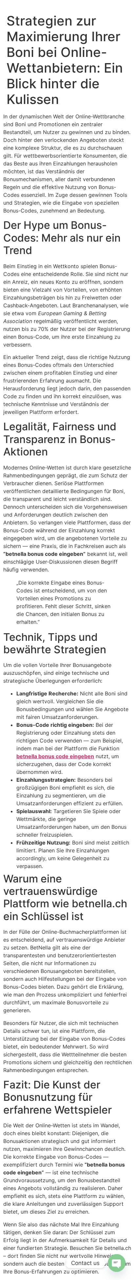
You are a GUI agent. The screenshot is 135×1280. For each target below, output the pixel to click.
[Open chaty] (116, 1263)
